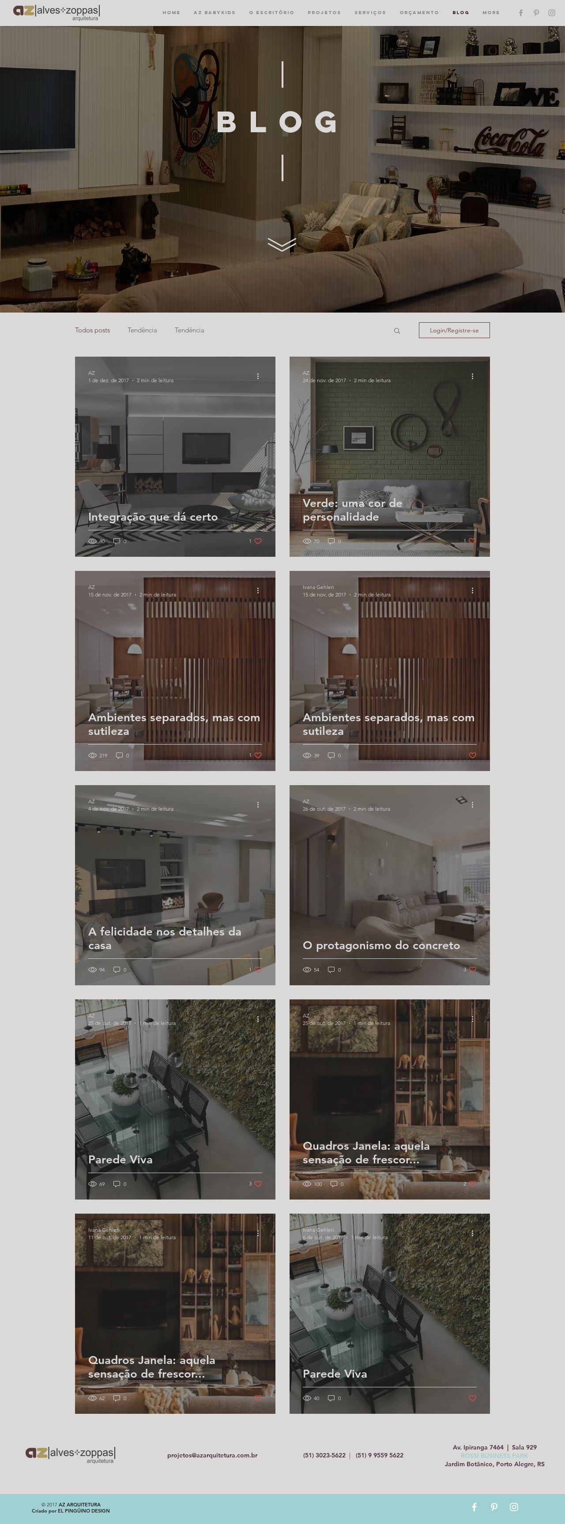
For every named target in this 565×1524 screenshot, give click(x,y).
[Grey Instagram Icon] (551, 12)
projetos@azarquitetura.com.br (212, 1455)
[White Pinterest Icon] (494, 1507)
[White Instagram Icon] (514, 1507)
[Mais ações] (261, 376)
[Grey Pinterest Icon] (536, 12)
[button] (397, 331)
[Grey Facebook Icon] (520, 12)
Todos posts (92, 330)
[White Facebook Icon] (474, 1507)
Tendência (142, 330)
